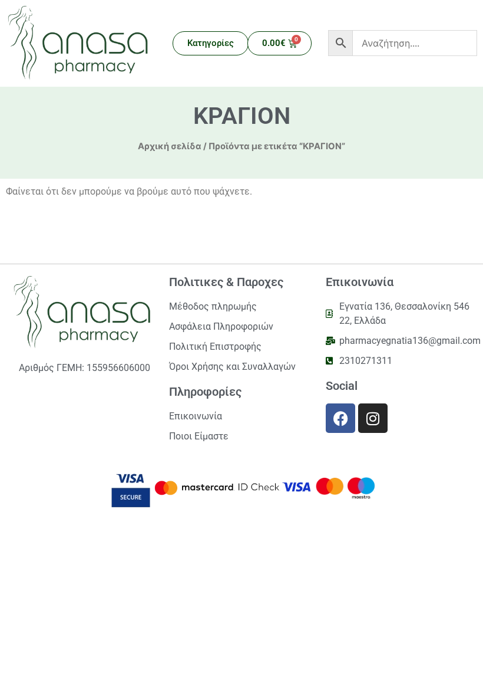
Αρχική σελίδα (169, 146)
